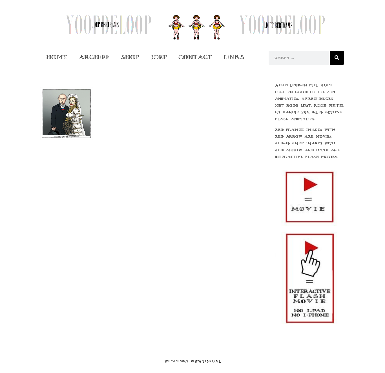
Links (234, 57)
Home (56, 57)
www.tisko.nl (206, 361)
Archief (94, 57)
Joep (159, 57)
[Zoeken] (337, 58)
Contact (195, 57)
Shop (130, 57)
